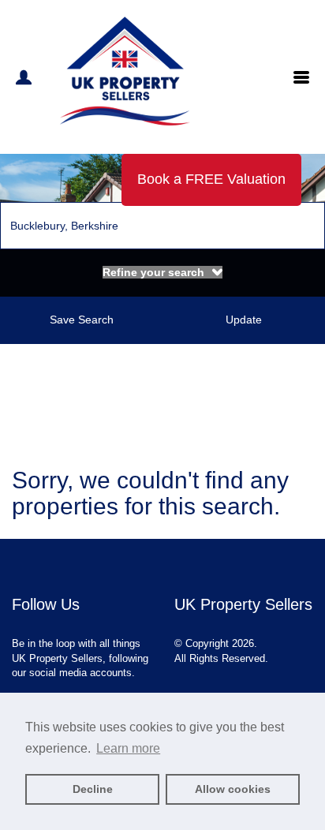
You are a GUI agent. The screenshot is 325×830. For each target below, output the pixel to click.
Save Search (82, 319)
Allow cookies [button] (233, 789)
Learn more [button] (128, 748)
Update (244, 319)
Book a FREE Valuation (211, 179)
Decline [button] (93, 789)
